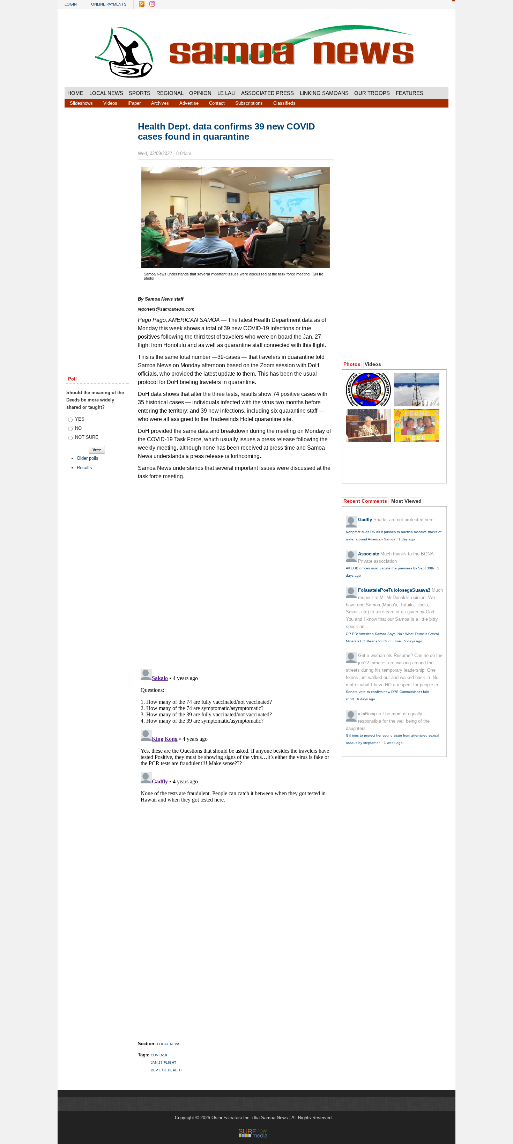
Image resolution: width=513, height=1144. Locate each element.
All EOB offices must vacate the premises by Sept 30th (390, 568)
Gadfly (365, 519)
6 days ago (366, 699)
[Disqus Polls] (235, 571)
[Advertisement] (97, 228)
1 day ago (407, 539)
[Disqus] (235, 753)
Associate (368, 553)
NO (78, 428)
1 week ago (393, 743)
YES (79, 419)
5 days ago (413, 641)
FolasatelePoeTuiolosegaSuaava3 (394, 590)
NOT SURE (86, 437)
